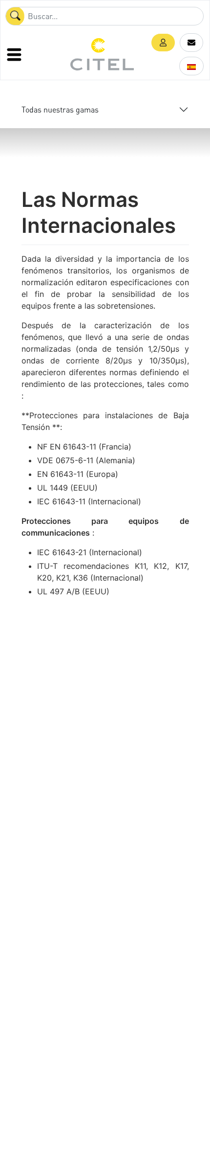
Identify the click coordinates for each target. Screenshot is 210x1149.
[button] (163, 42)
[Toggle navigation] (15, 54)
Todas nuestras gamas (60, 109)
